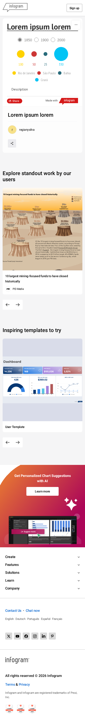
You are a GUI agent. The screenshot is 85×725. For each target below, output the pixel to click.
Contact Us (13, 611)
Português (33, 619)
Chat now (33, 611)
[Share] (12, 143)
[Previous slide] (7, 305)
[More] (76, 25)
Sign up (74, 8)
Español (45, 619)
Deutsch (20, 619)
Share (15, 101)
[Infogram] (15, 8)
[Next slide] (18, 305)
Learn (9, 580)
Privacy (24, 684)
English (9, 619)
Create (10, 557)
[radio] (26, 40)
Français (57, 619)
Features (12, 565)
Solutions (12, 572)
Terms (10, 684)
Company (12, 588)
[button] (24, 73)
